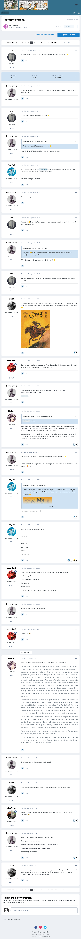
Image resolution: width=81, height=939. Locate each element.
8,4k (12, 103)
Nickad (11, 411)
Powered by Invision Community (40, 936)
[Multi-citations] (22, 60)
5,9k (12, 428)
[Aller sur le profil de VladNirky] (11, 814)
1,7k (12, 67)
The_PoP (11, 165)
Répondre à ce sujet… (21, 910)
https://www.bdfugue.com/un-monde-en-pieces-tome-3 (39, 844)
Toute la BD (27, 27)
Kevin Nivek (11, 86)
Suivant (54, 42)
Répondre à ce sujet (68, 34)
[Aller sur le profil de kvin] (11, 57)
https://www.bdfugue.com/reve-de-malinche (35, 848)
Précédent (10, 42)
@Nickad (25, 396)
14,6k (12, 316)
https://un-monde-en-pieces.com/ (38, 874)
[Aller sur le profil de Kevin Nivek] (11, 92)
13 (48, 42)
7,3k (12, 182)
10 (37, 42)
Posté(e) (30, 50)
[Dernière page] (59, 42)
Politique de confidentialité (40, 932)
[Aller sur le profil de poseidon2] (11, 367)
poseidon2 (11, 361)
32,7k (12, 378)
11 (41, 42)
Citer (26, 60)
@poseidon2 (43, 169)
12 (44, 42)
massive (15, 25)
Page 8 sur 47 (67, 42)
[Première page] (4, 42)
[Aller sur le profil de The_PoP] (11, 171)
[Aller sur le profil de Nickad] (11, 417)
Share (59, 26)
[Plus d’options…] (76, 50)
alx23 (11, 299)
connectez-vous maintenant (67, 900)
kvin (11, 50)
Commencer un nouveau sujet (44, 34)
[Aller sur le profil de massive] (5, 26)
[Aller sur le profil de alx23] (11, 305)
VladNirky (11, 808)
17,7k (12, 825)
